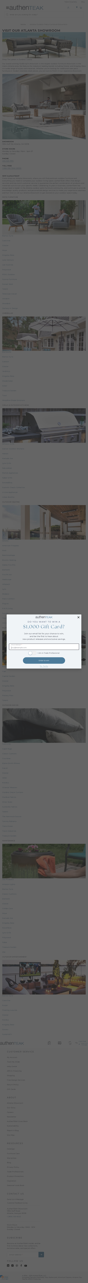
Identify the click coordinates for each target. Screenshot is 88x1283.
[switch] (32, 653)
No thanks (44, 666)
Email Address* (16, 645)
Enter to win (44, 660)
